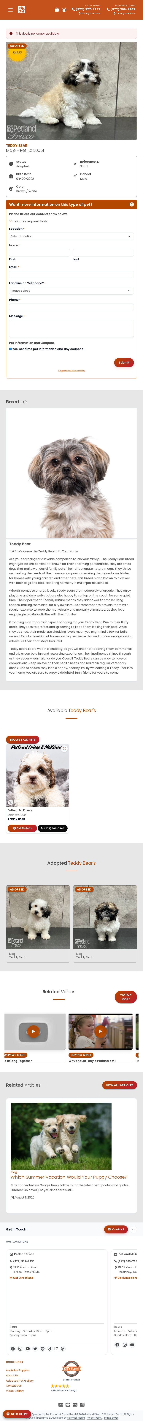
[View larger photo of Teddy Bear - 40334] (64, 748)
